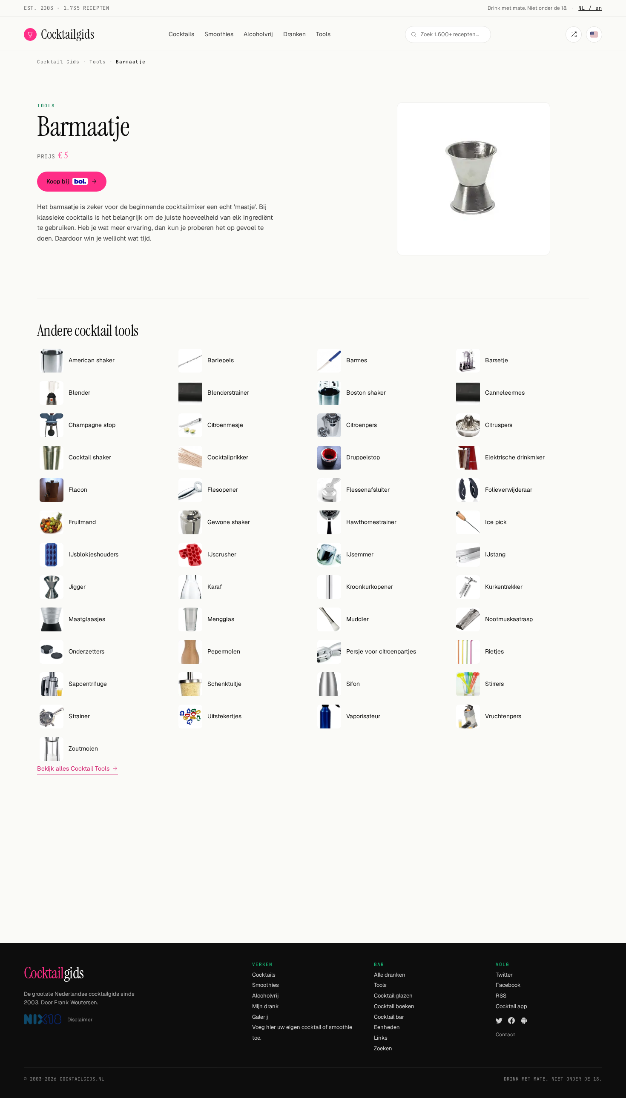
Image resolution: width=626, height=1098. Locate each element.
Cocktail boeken (394, 1006)
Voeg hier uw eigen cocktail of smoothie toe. (302, 1032)
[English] (594, 34)
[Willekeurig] (574, 34)
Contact (505, 1034)
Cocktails (181, 34)
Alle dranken (389, 974)
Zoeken (383, 1048)
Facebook (508, 985)
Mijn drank (265, 1006)
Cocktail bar (389, 1017)
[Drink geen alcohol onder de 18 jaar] (42, 1019)
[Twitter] (499, 1020)
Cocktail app (511, 1006)
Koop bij (57, 181)
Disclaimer (80, 1019)
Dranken (294, 34)
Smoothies (218, 34)
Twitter (504, 974)
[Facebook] (511, 1020)
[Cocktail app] (523, 1020)
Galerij (260, 1017)
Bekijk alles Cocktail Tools (73, 768)
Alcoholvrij (258, 34)
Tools (323, 34)
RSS (501, 995)
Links (381, 1037)
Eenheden (387, 1027)
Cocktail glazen (393, 995)
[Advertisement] (313, 840)
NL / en (590, 8)
